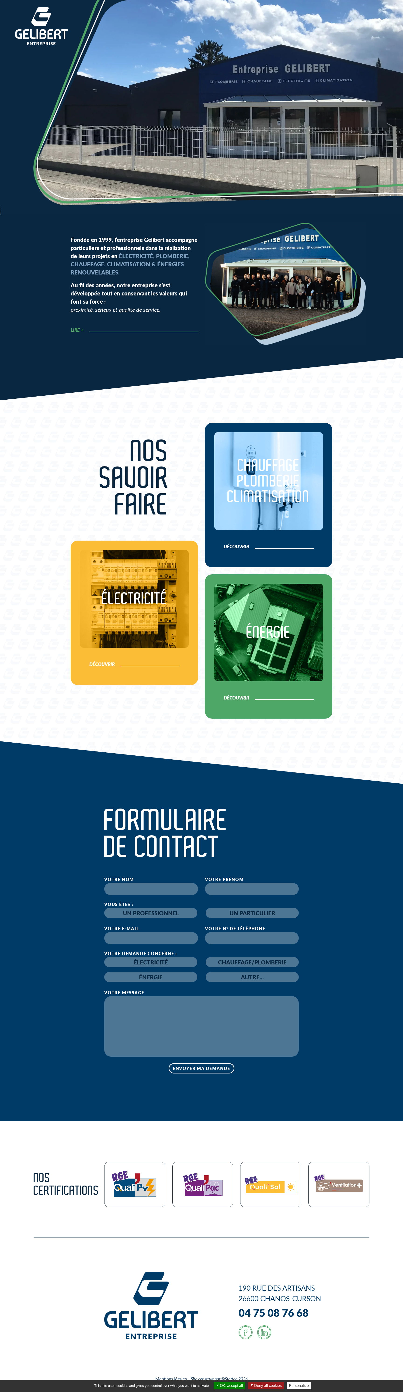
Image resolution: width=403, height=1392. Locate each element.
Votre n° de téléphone (235, 928)
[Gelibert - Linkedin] (264, 1332)
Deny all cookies (267, 1386)
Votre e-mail (121, 928)
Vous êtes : (118, 904)
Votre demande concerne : (140, 953)
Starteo (231, 1379)
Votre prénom (224, 879)
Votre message (124, 993)
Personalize (299, 1386)
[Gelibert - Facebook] (246, 1332)
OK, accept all (231, 1386)
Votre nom (119, 879)
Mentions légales (171, 1379)
